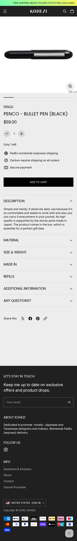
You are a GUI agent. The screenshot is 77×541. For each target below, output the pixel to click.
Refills (9, 276)
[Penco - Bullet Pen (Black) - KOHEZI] (38, 55)
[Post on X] (23, 318)
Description (14, 201)
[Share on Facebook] (30, 318)
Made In (10, 264)
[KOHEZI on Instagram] (6, 449)
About (7, 475)
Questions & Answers (17, 469)
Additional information (25, 288)
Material (11, 240)
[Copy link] (45, 318)
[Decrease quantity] (7, 134)
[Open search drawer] (64, 11)
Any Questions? (17, 300)
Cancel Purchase (15, 487)
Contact (9, 481)
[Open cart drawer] (72, 11)
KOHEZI (31, 510)
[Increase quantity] (21, 134)
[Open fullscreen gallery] (70, 86)
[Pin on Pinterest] (38, 318)
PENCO (8, 106)
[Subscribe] (69, 402)
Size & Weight (15, 252)
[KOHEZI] (38, 11)
